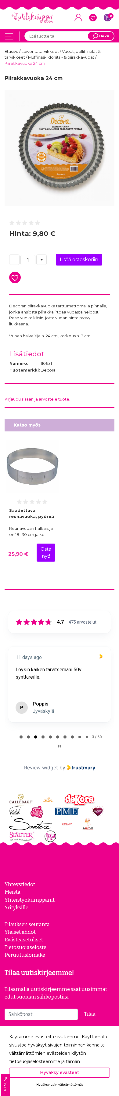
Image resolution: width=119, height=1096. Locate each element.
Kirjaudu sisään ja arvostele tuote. (37, 399)
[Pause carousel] (59, 746)
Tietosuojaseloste (25, 947)
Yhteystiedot (20, 884)
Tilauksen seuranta (27, 924)
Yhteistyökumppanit (30, 900)
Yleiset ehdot (20, 932)
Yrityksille (16, 907)
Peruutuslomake (25, 955)
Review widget (41, 767)
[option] (59, 147)
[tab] (21, 737)
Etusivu (12, 51)
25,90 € (18, 554)
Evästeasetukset (24, 940)
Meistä (12, 892)
